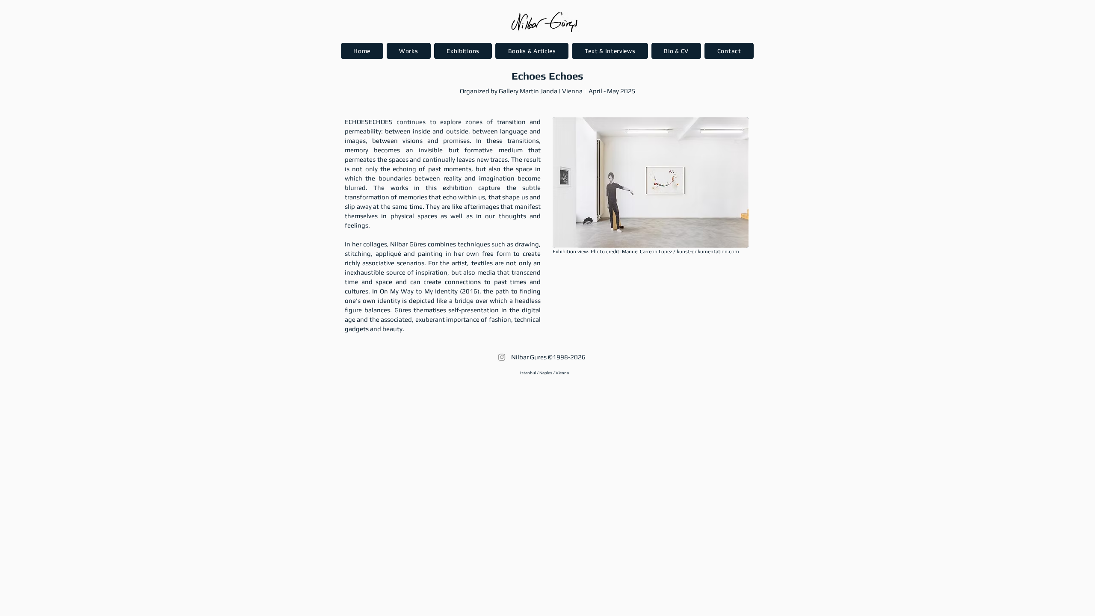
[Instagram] (501, 357)
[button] (409, 51)
